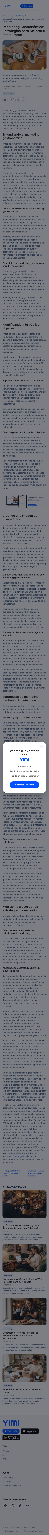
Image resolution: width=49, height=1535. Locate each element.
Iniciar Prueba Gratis (24, 785)
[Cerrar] (42, 746)
